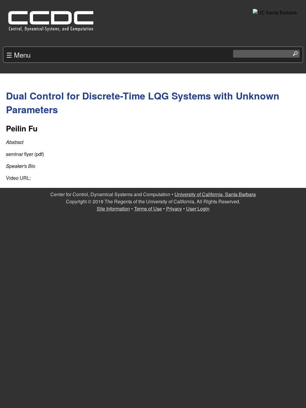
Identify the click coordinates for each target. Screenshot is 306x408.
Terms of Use (148, 208)
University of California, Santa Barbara (215, 194)
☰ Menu (18, 54)
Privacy (174, 208)
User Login (197, 208)
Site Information (113, 208)
